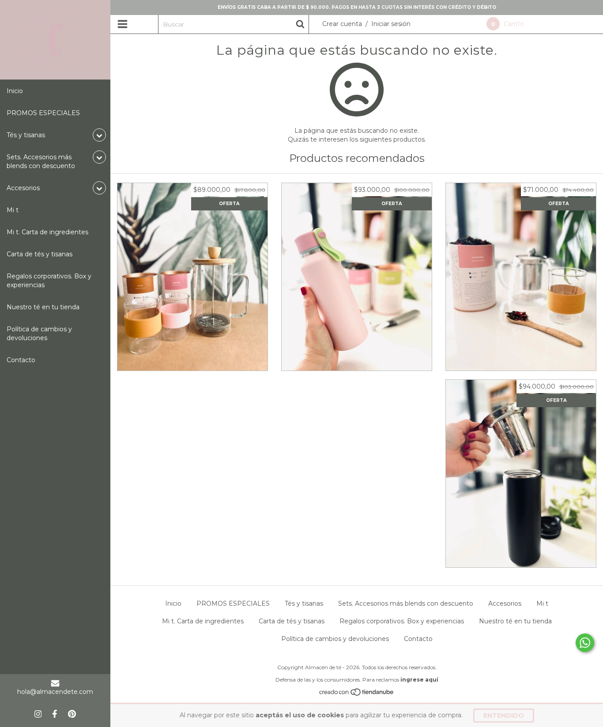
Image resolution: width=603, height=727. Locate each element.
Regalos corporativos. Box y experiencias (49, 280)
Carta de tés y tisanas (39, 254)
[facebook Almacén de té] (54, 713)
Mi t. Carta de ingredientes (47, 232)
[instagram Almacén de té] (37, 713)
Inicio (15, 91)
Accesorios (504, 603)
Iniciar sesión (391, 24)
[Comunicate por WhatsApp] (585, 642)
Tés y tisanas (304, 603)
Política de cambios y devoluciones (39, 333)
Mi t (13, 210)
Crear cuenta (342, 24)
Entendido (503, 716)
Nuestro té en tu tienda (43, 307)
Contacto (21, 360)
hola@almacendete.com (55, 692)
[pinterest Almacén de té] (72, 713)
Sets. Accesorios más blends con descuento (405, 603)
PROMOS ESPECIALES (43, 113)
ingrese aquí (419, 679)
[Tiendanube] (357, 694)
